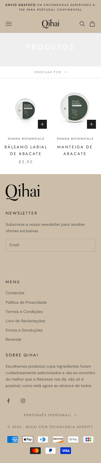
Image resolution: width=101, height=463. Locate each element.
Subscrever (28, 263)
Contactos (15, 292)
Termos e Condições (24, 311)
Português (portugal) (47, 415)
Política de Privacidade (26, 302)
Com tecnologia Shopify (66, 427)
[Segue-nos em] (8, 401)
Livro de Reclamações (25, 320)
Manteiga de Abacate (75, 150)
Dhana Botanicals (26, 139)
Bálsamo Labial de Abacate (25, 150)
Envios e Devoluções (24, 330)
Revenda (13, 339)
